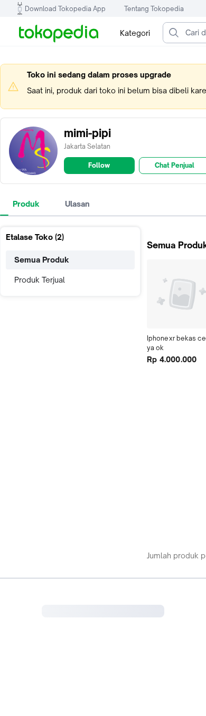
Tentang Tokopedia (154, 9)
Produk (26, 203)
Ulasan (77, 203)
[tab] (26, 204)
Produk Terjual (39, 279)
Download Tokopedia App (65, 9)
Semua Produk (41, 259)
